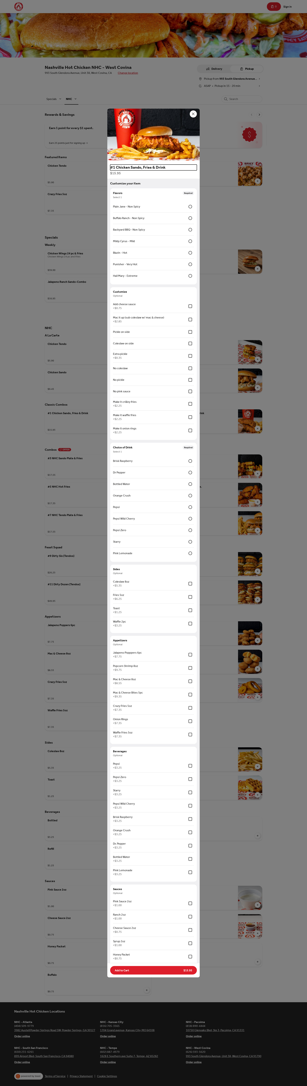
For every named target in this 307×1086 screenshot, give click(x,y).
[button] (153, 135)
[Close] (193, 114)
